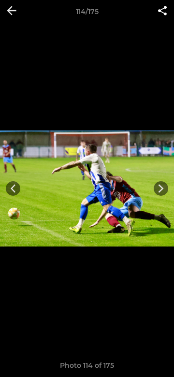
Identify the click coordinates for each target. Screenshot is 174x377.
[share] (162, 11)
